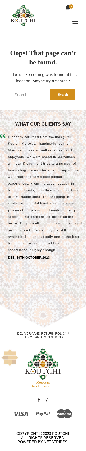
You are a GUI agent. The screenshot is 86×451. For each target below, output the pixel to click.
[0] (65, 8)
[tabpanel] (43, 196)
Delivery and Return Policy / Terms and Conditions (43, 335)
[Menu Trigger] (75, 23)
